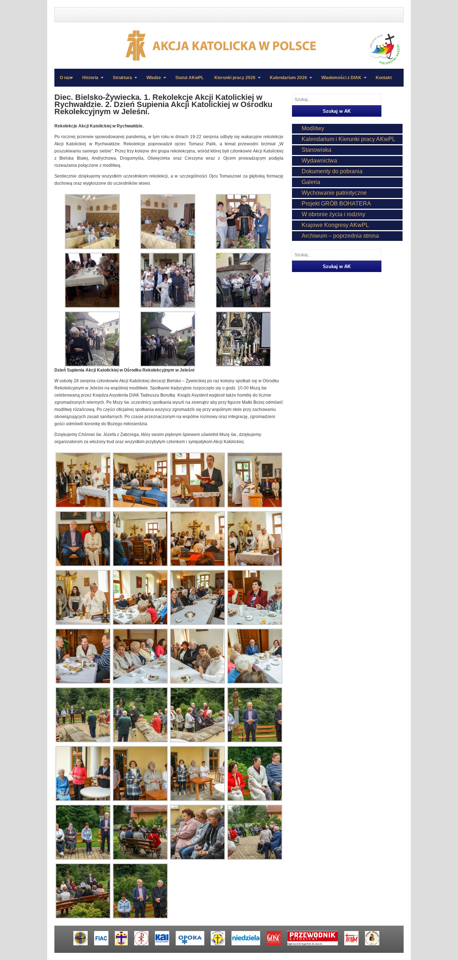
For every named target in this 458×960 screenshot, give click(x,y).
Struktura (119, 81)
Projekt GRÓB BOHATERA (336, 203)
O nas (66, 77)
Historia (87, 81)
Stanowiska (316, 150)
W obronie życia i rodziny (333, 214)
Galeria (311, 182)
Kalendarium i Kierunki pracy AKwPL (348, 139)
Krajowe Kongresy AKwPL (335, 225)
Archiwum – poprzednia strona (340, 236)
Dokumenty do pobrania (332, 171)
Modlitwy (313, 128)
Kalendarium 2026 (285, 81)
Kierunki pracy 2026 (232, 81)
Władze (151, 81)
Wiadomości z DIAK (338, 81)
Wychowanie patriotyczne (334, 193)
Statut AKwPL (189, 77)
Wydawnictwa (319, 160)
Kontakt (384, 77)
